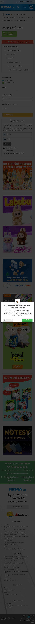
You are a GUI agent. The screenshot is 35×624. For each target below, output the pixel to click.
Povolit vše (26, 320)
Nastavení (8, 320)
